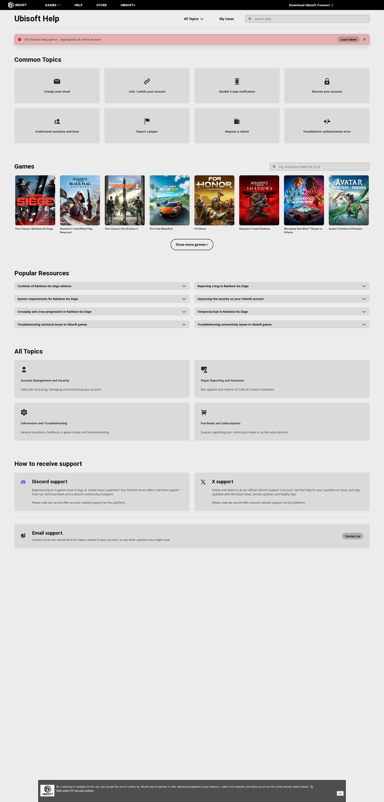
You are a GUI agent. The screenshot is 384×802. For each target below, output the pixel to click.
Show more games (190, 244)
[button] (348, 39)
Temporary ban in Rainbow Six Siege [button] (223, 311)
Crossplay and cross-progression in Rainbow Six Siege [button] (54, 311)
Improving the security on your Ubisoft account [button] (231, 299)
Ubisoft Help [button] (36, 18)
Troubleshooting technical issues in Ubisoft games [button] (52, 324)
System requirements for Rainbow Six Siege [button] (48, 299)
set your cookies (84, 790)
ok (340, 793)
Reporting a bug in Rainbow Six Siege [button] (223, 286)
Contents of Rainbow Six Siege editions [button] (44, 286)
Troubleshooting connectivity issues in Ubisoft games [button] (235, 324)
